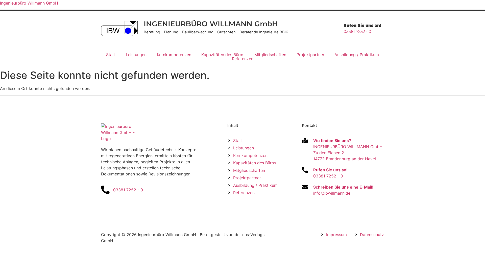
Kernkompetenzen (174, 55)
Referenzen (242, 59)
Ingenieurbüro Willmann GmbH (29, 3)
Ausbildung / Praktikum (356, 55)
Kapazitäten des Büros (222, 55)
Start (111, 55)
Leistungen (136, 55)
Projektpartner (310, 55)
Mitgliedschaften (270, 55)
